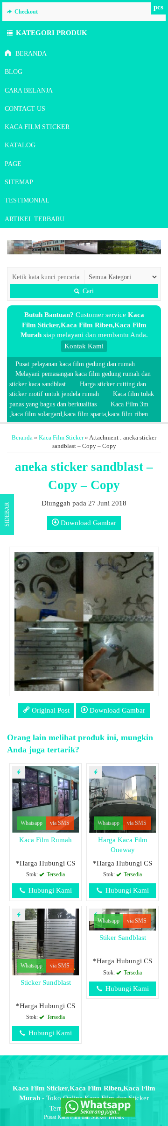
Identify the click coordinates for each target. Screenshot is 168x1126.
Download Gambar (87, 523)
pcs (158, 7)
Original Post (50, 710)
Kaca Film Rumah (45, 840)
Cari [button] (87, 291)
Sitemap (19, 182)
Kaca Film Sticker (37, 126)
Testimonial (27, 200)
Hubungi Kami (49, 890)
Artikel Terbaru (34, 219)
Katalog (20, 145)
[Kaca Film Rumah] (45, 798)
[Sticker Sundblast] (45, 941)
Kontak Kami (84, 346)
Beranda (30, 53)
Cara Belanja (29, 90)
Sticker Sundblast (46, 982)
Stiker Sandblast (122, 937)
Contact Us (25, 108)
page (13, 163)
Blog (13, 71)
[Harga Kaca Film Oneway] (122, 798)
